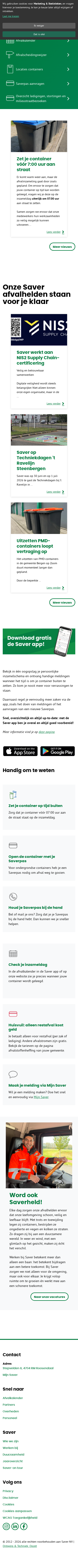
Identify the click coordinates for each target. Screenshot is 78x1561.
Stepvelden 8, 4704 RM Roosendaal (28, 1368)
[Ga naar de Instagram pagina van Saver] (6, 1526)
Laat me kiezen (11, 16)
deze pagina (47, 732)
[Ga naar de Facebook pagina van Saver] (23, 1526)
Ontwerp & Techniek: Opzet (20, 1546)
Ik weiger (39, 25)
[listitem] (39, 40)
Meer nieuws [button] (62, 246)
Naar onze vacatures (49, 1297)
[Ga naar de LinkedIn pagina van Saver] (15, 1526)
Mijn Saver (41, 1097)
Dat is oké (39, 34)
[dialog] (39, 20)
